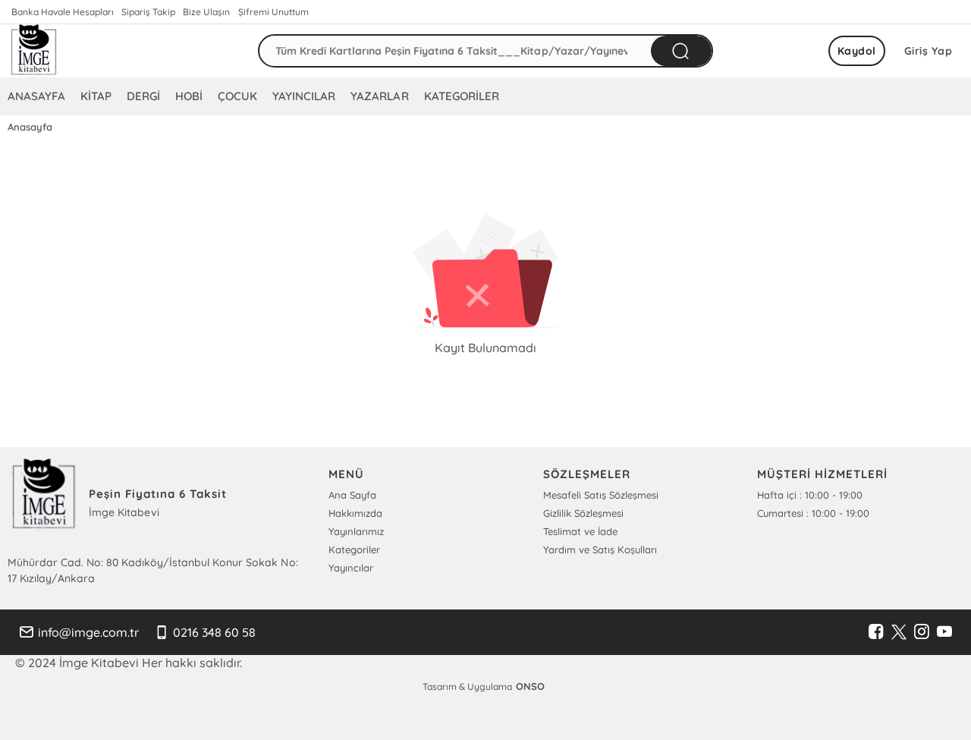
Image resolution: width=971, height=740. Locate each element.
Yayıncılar (350, 568)
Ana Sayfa (352, 495)
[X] (899, 632)
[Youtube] (944, 632)
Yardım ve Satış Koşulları (600, 549)
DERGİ (143, 96)
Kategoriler (354, 549)
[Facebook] (876, 632)
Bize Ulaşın (206, 11)
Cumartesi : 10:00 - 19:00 (813, 513)
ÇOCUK (237, 96)
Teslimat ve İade (580, 531)
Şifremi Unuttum (273, 11)
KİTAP (96, 96)
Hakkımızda (355, 513)
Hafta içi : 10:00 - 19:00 (810, 495)
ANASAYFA (36, 96)
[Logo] (34, 50)
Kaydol (856, 51)
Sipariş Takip (148, 11)
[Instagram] (921, 632)
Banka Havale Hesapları (62, 11)
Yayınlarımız (356, 531)
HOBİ (189, 96)
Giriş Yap (928, 51)
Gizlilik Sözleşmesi (583, 513)
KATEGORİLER (461, 96)
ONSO (530, 686)
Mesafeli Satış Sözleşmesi (600, 495)
